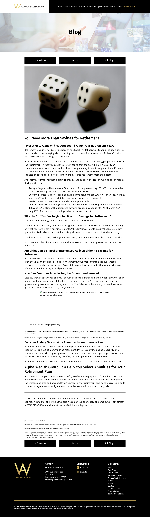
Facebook (84, 467)
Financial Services (77, 6)
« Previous (40, 60)
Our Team (112, 470)
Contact (119, 6)
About (66, 6)
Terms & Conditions (116, 494)
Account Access (129, 6)
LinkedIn (83, 472)
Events (106, 6)
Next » (75, 60)
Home (60, 6)
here (51, 401)
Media (112, 6)
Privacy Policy (113, 491)
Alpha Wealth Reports (94, 6)
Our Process (113, 473)
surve (67, 164)
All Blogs (110, 60)
